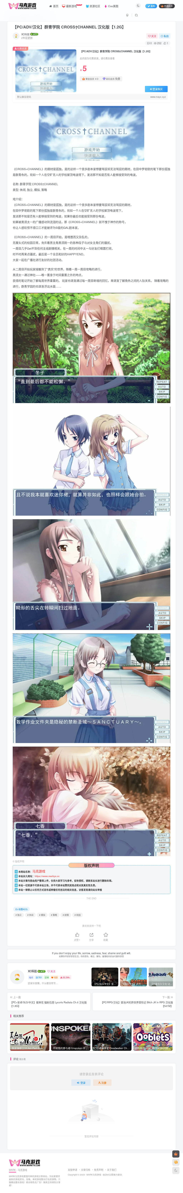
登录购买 (158, 89)
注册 (103, 1082)
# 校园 (78, 914)
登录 (82, 1082)
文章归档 (85, 1169)
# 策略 (54, 914)
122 (56, 977)
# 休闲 (30, 914)
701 (40, 977)
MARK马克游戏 (93, 1174)
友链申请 (72, 1169)
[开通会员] (175, 1154)
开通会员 (168, 6)
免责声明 (98, 1169)
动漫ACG (22, 909)
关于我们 (111, 1169)
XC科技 (25, 34)
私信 (166, 36)
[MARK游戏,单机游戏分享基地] (24, 1162)
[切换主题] (175, 1170)
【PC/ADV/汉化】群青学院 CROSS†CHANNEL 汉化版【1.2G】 (69, 27)
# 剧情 (66, 914)
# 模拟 (42, 914)
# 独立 (19, 914)
